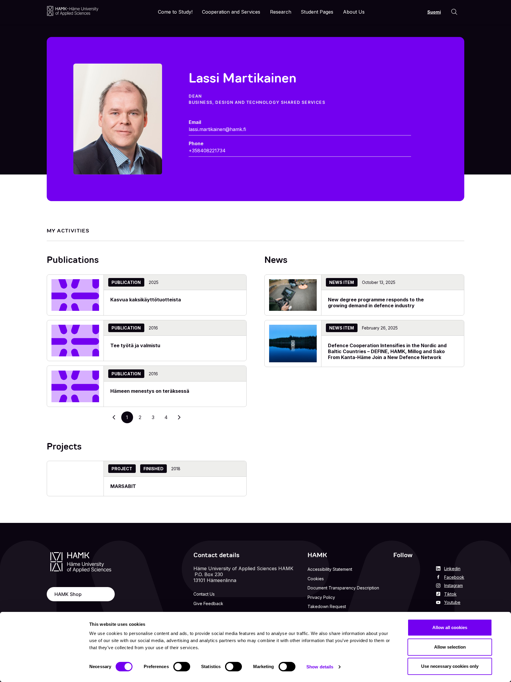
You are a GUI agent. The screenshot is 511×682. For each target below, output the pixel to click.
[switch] (181, 666)
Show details (319, 666)
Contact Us (204, 594)
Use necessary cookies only (449, 666)
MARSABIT (123, 486)
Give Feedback (208, 603)
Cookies (316, 578)
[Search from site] (454, 11)
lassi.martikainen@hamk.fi (217, 129)
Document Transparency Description (343, 587)
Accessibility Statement (330, 569)
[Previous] (114, 417)
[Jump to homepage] (72, 11)
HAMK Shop (68, 594)
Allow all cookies (449, 627)
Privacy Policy (321, 597)
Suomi (434, 11)
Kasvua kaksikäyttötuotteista (145, 300)
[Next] (179, 417)
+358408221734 (207, 150)
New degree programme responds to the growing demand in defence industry (376, 302)
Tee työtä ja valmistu (135, 345)
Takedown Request (327, 606)
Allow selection (450, 646)
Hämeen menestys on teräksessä (149, 391)
